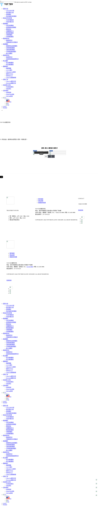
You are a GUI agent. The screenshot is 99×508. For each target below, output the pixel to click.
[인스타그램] (82, 223)
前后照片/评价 (7, 380)
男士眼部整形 (10, 357)
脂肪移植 (8, 363)
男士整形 (5, 355)
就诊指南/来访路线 (11, 311)
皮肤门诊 (5, 374)
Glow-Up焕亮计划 (11, 376)
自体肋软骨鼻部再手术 (12, 354)
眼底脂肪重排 (10, 327)
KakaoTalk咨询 (10, 389)
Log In (4, 401)
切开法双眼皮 (10, 320)
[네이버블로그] (82, 221)
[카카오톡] (82, 220)
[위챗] (82, 218)
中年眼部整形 (10, 331)
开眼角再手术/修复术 (12, 337)
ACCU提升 (9, 365)
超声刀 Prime (9, 368)
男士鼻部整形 (10, 359)
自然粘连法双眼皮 (11, 322)
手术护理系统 (10, 314)
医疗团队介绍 (10, 307)
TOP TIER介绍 (10, 305)
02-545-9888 (30, 266)
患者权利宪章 (42, 202)
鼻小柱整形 (9, 348)
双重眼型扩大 (10, 326)
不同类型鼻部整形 (11, 346)
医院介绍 (5, 303)
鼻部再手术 (6, 350)
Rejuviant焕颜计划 (11, 378)
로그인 (41, 153)
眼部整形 (5, 318)
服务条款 (40, 199)
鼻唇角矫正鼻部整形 (11, 341)
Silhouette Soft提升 (11, 367)
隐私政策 (40, 200)
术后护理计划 (10, 316)
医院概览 (8, 309)
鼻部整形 (5, 339)
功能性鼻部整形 (10, 344)
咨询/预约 (5, 385)
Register (5, 402)
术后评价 (8, 383)
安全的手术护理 (7, 313)
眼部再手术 (6, 333)
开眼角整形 (9, 329)
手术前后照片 (10, 381)
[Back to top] (0, 507)
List (1, 176)
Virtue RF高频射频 (11, 372)
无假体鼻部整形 (10, 342)
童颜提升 (5, 361)
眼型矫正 (8, 324)
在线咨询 (80, 210)
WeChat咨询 (9, 391)
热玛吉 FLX (9, 370)
